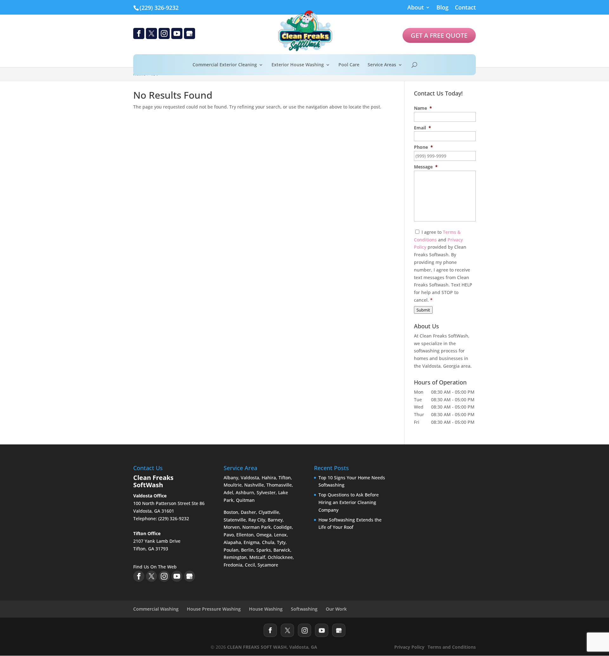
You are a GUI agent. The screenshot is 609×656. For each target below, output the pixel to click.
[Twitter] (287, 630)
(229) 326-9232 (159, 7)
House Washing (266, 609)
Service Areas (382, 65)
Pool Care (348, 65)
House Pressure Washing (214, 609)
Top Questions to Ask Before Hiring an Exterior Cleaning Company (348, 502)
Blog (442, 7)
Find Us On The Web (155, 567)
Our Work (336, 609)
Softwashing (304, 609)
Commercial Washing (156, 609)
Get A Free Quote (439, 35)
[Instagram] (304, 630)
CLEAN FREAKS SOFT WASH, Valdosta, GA (272, 647)
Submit (423, 310)
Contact (465, 7)
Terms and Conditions (452, 647)
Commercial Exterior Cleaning (225, 65)
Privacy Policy (409, 647)
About (415, 7)
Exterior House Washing (298, 65)
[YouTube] (321, 630)
